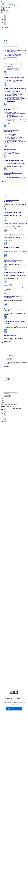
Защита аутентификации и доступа (15, 88)
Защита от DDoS (11, 136)
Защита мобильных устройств (14, 48)
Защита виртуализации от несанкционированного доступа (15, 92)
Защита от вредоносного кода (13, 64)
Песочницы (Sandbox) (12, 112)
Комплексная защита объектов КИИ (15, 223)
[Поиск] (3, 9)
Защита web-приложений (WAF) (14, 272)
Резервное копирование (13, 69)
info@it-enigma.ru (7, 2)
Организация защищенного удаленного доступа (13, 260)
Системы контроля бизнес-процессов (16, 177)
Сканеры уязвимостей (12, 70)
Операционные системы (13, 152)
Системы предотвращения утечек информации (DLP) (15, 81)
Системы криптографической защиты (16, 164)
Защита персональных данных (14, 235)
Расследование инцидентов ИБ (14, 212)
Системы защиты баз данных (14, 140)
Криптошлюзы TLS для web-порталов (16, 50)
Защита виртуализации (12, 68)
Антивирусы (10, 66)
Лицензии (9, 356)
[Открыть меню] (1, 6)
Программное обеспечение (13, 153)
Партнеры (9, 358)
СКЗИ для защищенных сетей (14, 55)
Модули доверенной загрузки (14, 94)
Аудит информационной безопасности (11, 200)
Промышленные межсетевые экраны (16, 163)
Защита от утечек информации (14, 77)
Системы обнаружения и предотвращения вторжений (14, 53)
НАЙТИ (5, 395)
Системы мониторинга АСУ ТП (15, 166)
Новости (9, 359)
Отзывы (9, 360)
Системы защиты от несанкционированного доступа (15, 96)
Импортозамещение (10, 149)
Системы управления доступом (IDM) (16, 98)
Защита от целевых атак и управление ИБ (12, 108)
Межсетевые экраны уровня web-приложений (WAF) (15, 138)
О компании (10, 355)
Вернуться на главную (14, 709)
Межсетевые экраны (12, 51)
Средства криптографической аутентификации (14, 100)
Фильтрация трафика (12, 57)
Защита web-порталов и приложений (11, 130)
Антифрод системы (12, 134)
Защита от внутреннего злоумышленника (11, 248)
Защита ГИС (8, 285)
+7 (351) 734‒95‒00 (10, 406)
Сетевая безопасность (11, 46)
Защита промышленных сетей (13, 160)
